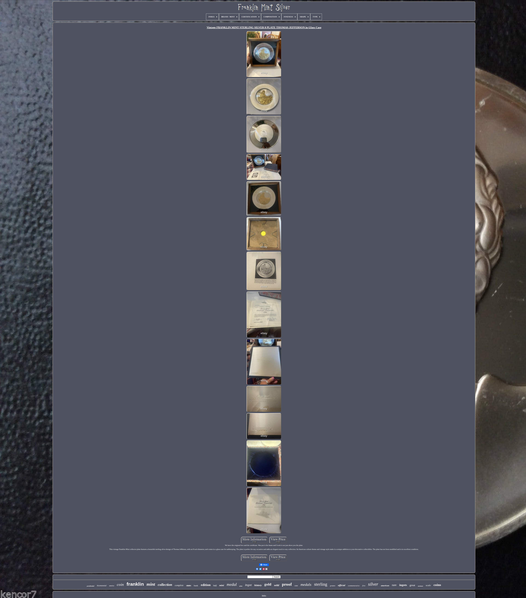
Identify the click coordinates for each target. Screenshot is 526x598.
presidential (90, 586)
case (296, 586)
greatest (332, 586)
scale (428, 585)
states (188, 585)
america (111, 586)
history (258, 585)
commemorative (354, 586)
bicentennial (101, 586)
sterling (320, 584)
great (412, 585)
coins (437, 585)
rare (394, 585)
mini (221, 585)
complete (179, 585)
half (215, 585)
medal (232, 584)
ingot (248, 585)
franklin (135, 584)
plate (240, 586)
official (341, 585)
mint (151, 584)
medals (306, 584)
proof (287, 584)
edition (206, 585)
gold (267, 584)
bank (196, 585)
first (363, 586)
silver (373, 584)
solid (276, 585)
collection (165, 585)
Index (264, 595)
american (385, 585)
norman (420, 586)
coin (120, 584)
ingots (403, 585)
